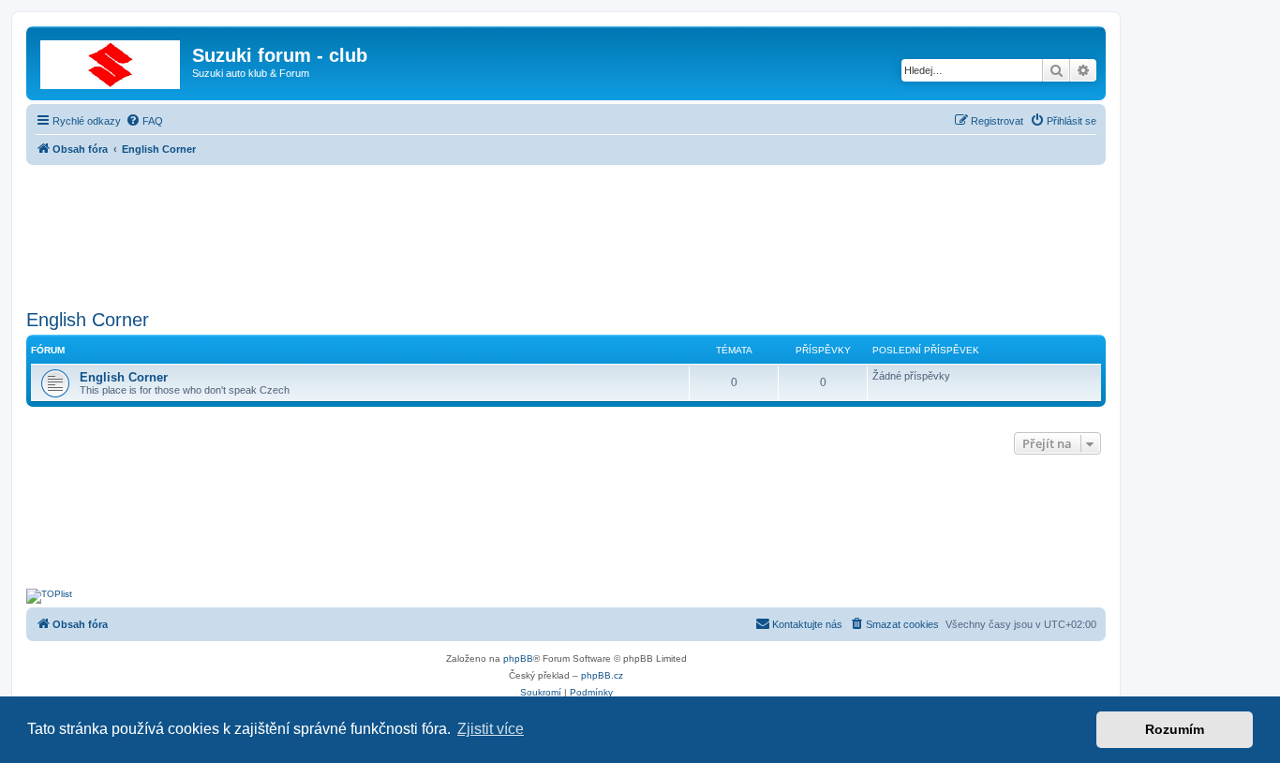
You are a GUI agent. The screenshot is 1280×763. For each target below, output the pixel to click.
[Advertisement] (566, 231)
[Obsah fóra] (111, 61)
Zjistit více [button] (490, 729)
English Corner (87, 319)
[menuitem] (144, 121)
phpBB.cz (602, 675)
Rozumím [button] (1174, 729)
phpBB (518, 658)
